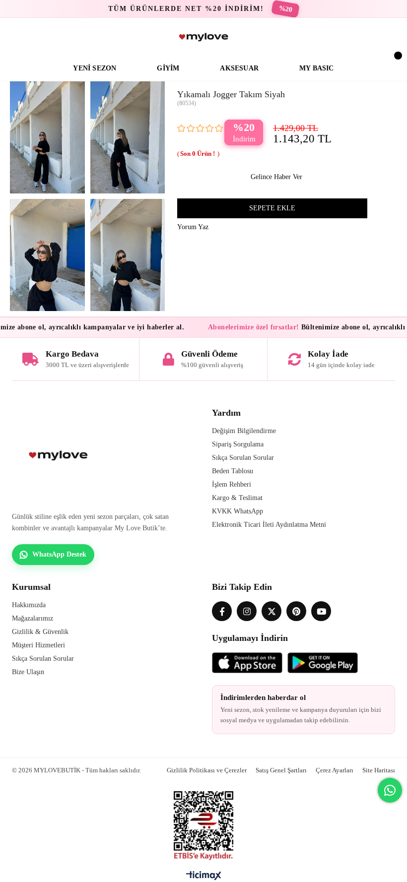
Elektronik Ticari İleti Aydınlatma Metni (269, 524)
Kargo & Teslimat (237, 498)
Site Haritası (378, 770)
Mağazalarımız (32, 618)
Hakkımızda (29, 605)
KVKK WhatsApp (237, 511)
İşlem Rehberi (231, 484)
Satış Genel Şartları (281, 770)
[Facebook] (222, 611)
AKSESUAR (239, 68)
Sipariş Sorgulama (238, 444)
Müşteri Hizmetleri (38, 645)
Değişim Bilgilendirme (244, 431)
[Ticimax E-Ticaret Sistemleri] (203, 878)
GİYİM (168, 68)
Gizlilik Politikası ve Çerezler (207, 770)
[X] (271, 611)
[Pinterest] (296, 611)
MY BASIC (316, 68)
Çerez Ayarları (334, 770)
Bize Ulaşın (28, 672)
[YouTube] (321, 611)
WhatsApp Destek (59, 554)
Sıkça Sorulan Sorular (243, 457)
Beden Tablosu (232, 471)
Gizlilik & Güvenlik (40, 631)
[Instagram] (247, 611)
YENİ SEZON (94, 68)
